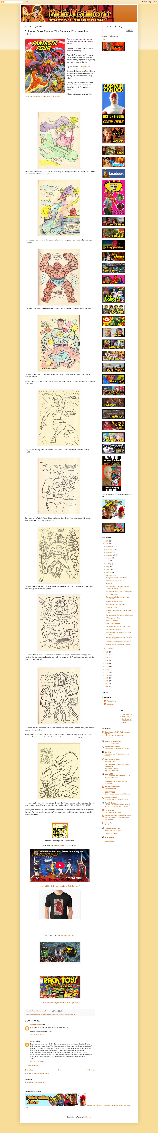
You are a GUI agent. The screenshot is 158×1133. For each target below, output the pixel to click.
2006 (107, 687)
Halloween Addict (111, 834)
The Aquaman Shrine (112, 787)
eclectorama (109, 837)
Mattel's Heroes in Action (114, 602)
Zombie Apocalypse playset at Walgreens (117, 794)
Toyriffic (108, 752)
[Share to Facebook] (59, 1011)
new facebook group (67, 935)
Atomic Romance (111, 797)
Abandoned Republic (112, 747)
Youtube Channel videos (61, 845)
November (110, 549)
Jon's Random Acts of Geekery (116, 781)
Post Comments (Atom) (41, 1073)
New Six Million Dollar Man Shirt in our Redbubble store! (60, 886)
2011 (107, 672)
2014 (107, 663)
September (110, 555)
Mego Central (126, 716)
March (108, 572)
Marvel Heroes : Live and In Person (118, 645)
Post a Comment (33, 1066)
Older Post (90, 1070)
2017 (107, 655)
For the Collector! (112, 594)
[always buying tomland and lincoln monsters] (111, 491)
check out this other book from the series (46, 96)
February (109, 575)
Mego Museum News (112, 759)
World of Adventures (111, 761)
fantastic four (44, 1014)
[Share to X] (56, 1011)
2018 (107, 652)
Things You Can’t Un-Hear (113, 830)
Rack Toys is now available (113, 812)
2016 (107, 658)
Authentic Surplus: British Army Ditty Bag (117, 748)
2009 (107, 678)
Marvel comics (59, 1014)
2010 (107, 675)
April (108, 569)
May (108, 567)
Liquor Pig (108, 823)
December (110, 546)
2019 (107, 544)
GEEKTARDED (110, 792)
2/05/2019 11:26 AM (37, 1061)
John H (32, 1041)
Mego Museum (127, 714)
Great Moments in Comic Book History (116, 799)
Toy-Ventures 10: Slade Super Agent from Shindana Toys (118, 587)
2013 (107, 666)
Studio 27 (109, 584)
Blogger (88, 1117)
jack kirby (52, 1014)
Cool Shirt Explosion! (113, 624)
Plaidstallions (111, 701)
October (109, 552)
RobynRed (110, 704)
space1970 (109, 774)
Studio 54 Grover (112, 607)
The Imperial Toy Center (114, 581)
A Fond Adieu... (109, 783)
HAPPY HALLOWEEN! (112, 743)
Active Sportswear (112, 621)
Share (104, 39)
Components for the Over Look (116, 578)
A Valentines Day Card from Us (116, 604)
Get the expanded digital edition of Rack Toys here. (60, 1003)
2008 (107, 681)
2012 (107, 669)
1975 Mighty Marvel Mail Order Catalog (119, 591)
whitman (72, 1014)
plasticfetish (109, 841)
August (108, 558)
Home (60, 1070)
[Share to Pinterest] (61, 1011)
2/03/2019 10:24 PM (37, 1034)
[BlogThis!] (54, 1011)
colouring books (35, 1014)
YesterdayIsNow (36, 1025)
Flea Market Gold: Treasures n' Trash (118, 816)
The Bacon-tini (109, 825)
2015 (107, 661)
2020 (107, 541)
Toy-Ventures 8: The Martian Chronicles (119, 615)
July (107, 561)
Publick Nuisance (111, 803)
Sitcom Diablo (110, 810)
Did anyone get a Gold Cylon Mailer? (118, 627)
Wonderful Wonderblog (113, 741)
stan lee (67, 1014)
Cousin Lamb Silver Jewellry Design (126, 721)
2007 (107, 684)
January (109, 648)
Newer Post (29, 1070)
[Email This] (52, 1011)
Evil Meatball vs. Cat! (112, 828)
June (108, 564)
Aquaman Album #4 (111, 788)
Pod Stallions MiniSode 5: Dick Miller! (118, 642)
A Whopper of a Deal (113, 618)
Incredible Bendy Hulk (113, 629)
